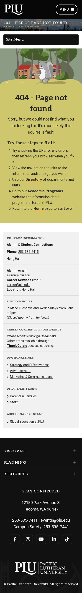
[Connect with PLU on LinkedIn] (54, 539)
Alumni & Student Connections (21, 26)
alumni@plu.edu (18, 275)
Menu (64, 9)
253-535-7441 (56, 526)
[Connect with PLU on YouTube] (41, 539)
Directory (34, 179)
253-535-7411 (25, 520)
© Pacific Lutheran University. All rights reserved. (41, 584)
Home (38, 208)
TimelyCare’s (17, 345)
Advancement (20, 371)
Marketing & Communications (31, 376)
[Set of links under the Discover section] (73, 451)
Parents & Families (23, 396)
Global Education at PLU (27, 421)
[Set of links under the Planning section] (73, 462)
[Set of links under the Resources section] (73, 474)
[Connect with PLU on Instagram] (28, 539)
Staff (14, 402)
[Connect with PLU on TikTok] (67, 539)
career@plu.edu (18, 285)
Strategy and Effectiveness (29, 365)
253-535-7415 (28, 251)
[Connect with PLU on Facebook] (15, 539)
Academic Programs (45, 191)
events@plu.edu (55, 520)
